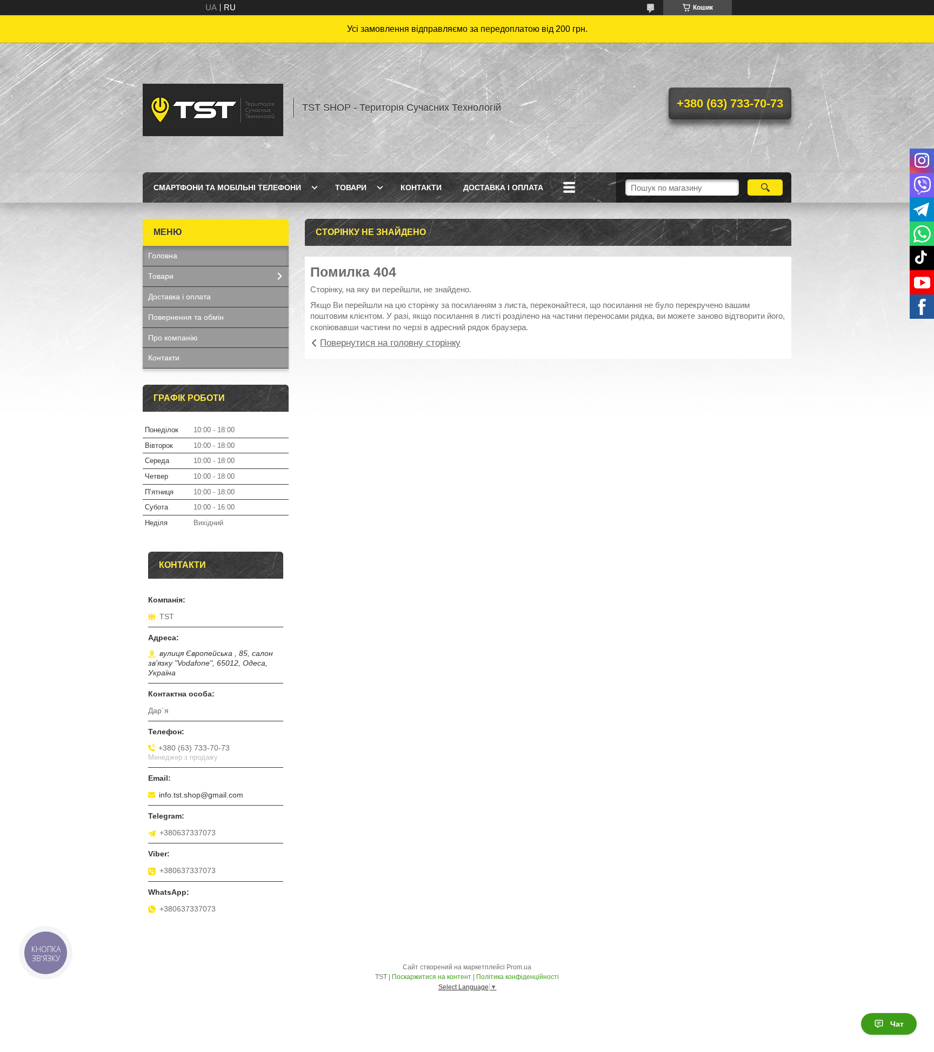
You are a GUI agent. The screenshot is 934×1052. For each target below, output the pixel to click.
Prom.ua (518, 967)
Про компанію (173, 337)
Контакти (421, 187)
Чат (897, 1024)
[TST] (213, 107)
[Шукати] (765, 187)
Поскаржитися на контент (431, 977)
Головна (162, 255)
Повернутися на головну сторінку (390, 343)
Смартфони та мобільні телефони (227, 187)
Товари (350, 187)
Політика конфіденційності (517, 977)
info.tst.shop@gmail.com (201, 794)
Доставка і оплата (503, 187)
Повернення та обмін (186, 317)
